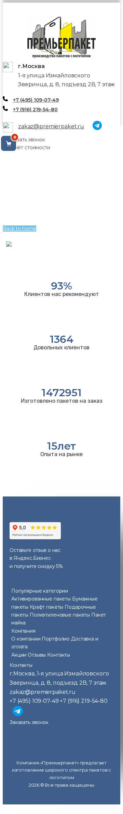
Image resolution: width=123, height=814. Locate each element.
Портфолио (56, 639)
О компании (26, 639)
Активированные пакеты (41, 599)
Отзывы (37, 655)
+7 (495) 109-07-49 (35, 100)
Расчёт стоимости (28, 147)
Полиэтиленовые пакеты (60, 615)
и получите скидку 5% (36, 566)
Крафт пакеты (47, 607)
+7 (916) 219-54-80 (35, 109)
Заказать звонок (25, 140)
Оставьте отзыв (28, 550)
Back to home (19, 228)
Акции (18, 655)
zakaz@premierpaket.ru (51, 126)
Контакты (58, 655)
